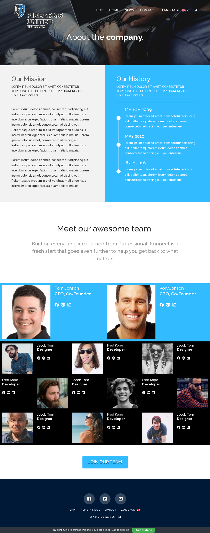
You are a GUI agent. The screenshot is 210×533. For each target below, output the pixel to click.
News (96, 510)
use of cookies (120, 529)
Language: (129, 510)
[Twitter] (105, 498)
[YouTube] (120, 498)
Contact (110, 510)
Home (84, 510)
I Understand (143, 530)
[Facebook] (89, 498)
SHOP (73, 510)
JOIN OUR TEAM (105, 461)
